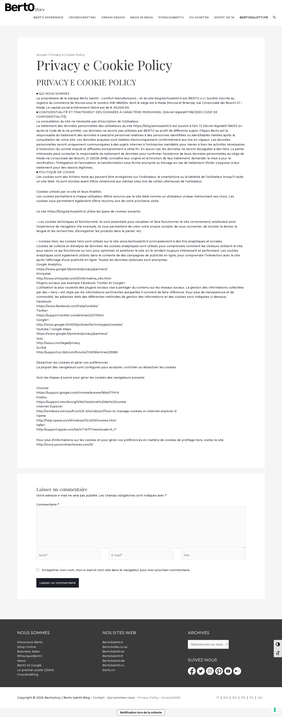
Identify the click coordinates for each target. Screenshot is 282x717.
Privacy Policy (148, 697)
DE (234, 697)
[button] (274, 17)
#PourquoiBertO (29, 656)
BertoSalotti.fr (112, 656)
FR (243, 697)
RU (260, 697)
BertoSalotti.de (113, 661)
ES (252, 697)
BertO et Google (29, 665)
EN (225, 697)
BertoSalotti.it (112, 642)
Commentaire (47, 504)
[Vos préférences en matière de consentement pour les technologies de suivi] (275, 710)
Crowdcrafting (27, 674)
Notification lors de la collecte (141, 712)
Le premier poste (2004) (35, 670)
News (21, 661)
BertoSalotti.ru (113, 665)
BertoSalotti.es (113, 651)
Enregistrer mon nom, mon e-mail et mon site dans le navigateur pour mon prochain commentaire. (116, 570)
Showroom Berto (30, 642)
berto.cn (108, 670)
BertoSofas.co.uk (114, 647)
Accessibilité (170, 697)
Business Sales (28, 651)
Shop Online (26, 647)
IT (217, 697)
